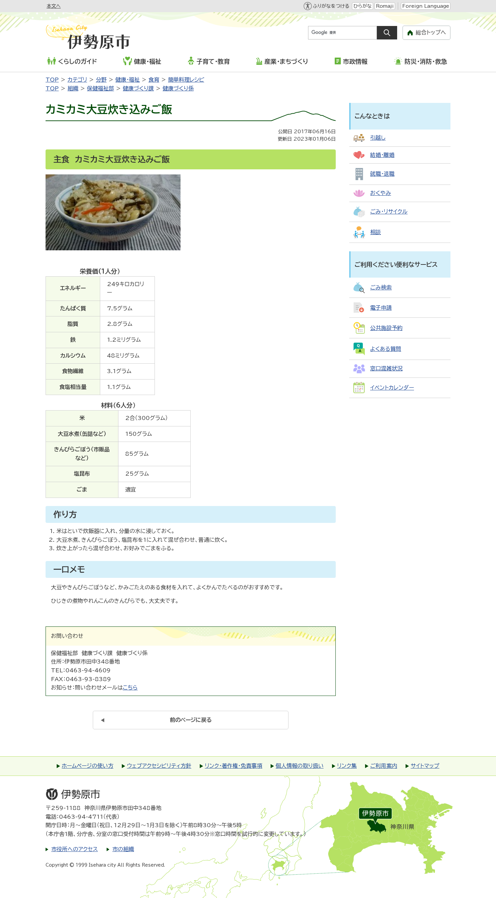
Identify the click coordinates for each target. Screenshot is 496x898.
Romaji (385, 6)
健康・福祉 (147, 61)
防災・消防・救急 (426, 61)
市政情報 (355, 61)
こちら (130, 687)
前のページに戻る (191, 720)
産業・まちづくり (286, 61)
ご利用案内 (383, 765)
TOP (52, 79)
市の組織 (123, 849)
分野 (101, 79)
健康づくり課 (138, 88)
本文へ (54, 6)
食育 (153, 79)
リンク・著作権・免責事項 (233, 765)
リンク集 (347, 765)
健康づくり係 (178, 88)
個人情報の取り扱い (300, 765)
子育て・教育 (213, 61)
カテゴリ (77, 79)
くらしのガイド (77, 61)
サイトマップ (425, 765)
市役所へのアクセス (74, 849)
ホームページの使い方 (87, 765)
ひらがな (362, 6)
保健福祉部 (100, 88)
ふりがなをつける (331, 6)
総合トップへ (431, 32)
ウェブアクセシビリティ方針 (159, 765)
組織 (72, 88)
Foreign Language (425, 6)
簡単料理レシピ (186, 79)
